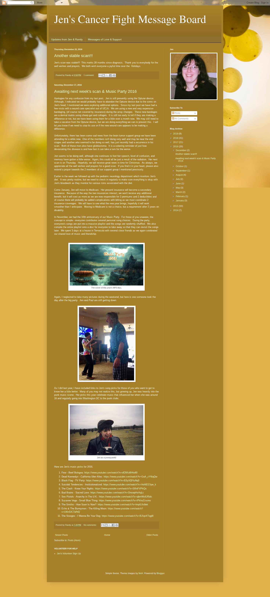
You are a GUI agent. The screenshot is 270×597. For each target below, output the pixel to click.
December (181, 150)
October (180, 166)
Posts (177, 113)
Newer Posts (61, 535)
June (178, 183)
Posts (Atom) (74, 540)
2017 (176, 142)
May (178, 187)
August (179, 175)
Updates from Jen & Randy (67, 39)
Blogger (160, 573)
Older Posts (152, 535)
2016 (176, 146)
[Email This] (100, 75)
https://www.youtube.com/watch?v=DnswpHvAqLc (117, 492)
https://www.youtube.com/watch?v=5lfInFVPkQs (121, 488)
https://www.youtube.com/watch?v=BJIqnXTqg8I (128, 515)
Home (107, 535)
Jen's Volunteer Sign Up (69, 553)
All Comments (181, 118)
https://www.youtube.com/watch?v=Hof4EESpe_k (129, 484)
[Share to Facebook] (110, 75)
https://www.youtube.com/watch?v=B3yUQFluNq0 (112, 480)
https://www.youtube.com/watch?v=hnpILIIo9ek (123, 504)
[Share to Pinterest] (114, 75)
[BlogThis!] (103, 75)
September (181, 170)
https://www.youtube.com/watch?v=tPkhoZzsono (125, 500)
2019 (176, 133)
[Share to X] (107, 75)
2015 (176, 206)
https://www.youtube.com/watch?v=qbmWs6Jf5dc (125, 496)
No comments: (90, 525)
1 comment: (89, 75)
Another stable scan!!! (73, 55)
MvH (140, 573)
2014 (176, 210)
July (178, 179)
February (180, 196)
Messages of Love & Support (105, 39)
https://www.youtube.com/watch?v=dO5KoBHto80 (110, 472)
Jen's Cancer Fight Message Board (130, 18)
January (180, 200)
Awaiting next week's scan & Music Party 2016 (95, 91)
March (179, 192)
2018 (176, 138)
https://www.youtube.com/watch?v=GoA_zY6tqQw (130, 476)
